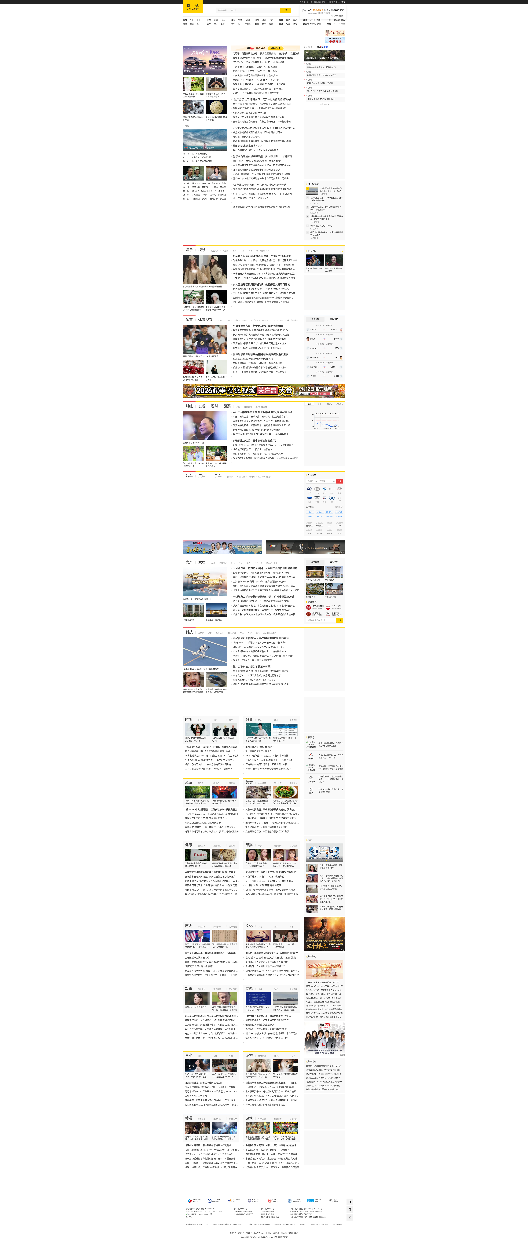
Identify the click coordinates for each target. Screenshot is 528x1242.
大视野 (337, 20)
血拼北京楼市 (318, 606)
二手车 (216, 476)
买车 (240, 24)
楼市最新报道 (337, 608)
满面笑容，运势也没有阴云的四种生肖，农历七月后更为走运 (214, 1100)
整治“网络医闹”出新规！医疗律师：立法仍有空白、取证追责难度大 (217, 894)
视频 (240, 20)
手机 (241, 633)
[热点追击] (323, 47)
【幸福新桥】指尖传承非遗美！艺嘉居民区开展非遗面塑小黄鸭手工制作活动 (282, 818)
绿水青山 (216, 183)
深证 (319, 404)
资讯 (232, 563)
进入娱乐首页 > (262, 251)
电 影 (186, 191)
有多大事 (206, 183)
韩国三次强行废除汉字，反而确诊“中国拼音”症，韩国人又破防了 (216, 962)
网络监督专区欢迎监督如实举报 (335, 33)
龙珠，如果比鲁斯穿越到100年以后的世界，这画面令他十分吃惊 (216, 1167)
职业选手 (278, 1119)
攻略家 (232, 783)
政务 (343, 24)
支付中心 (233, 1233)
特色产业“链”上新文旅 (243, 71)
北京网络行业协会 (236, 1201)
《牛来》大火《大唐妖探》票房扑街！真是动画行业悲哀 (212, 1154)
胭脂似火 (206, 187)
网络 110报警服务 (255, 1201)
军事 (192, 20)
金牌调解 (214, 199)
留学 (276, 720)
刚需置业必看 (317, 608)
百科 (240, 563)
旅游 (264, 20)
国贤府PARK (310, 597)
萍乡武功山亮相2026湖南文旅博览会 (203, 823)
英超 (216, 20)
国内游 (201, 783)
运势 (215, 1056)
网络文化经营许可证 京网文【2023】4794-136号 (204, 1212)
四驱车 (310, 517)
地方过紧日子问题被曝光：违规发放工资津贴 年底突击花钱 (262, 104)
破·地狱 (195, 191)
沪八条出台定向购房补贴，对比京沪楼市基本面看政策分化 (261, 601)
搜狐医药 (201, 846)
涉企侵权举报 (337, 1225)
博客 (319, 20)
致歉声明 (293, 989)
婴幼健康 (293, 846)
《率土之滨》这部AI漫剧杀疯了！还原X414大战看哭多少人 (274, 1163)
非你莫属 (196, 199)
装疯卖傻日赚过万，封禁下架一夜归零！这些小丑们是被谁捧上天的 (331, 899)
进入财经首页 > (262, 407)
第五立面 (196, 183)
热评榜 (313, 24)
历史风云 (233, 989)
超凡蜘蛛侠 (219, 191)
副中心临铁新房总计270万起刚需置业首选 (324, 1009)
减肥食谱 (293, 783)
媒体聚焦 (278, 89)
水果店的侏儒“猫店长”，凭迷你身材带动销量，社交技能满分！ (275, 1100)
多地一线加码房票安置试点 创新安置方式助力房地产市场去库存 (264, 586)
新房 (216, 24)
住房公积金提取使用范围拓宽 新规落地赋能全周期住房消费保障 (264, 577)
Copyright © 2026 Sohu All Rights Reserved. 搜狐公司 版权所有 (264, 1237)
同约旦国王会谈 (268, 53)
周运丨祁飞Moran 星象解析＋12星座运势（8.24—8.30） (212, 1091)
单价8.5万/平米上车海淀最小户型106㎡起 (323, 990)
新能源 (248, 24)
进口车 (319, 517)
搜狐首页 (193, 6)
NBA (223, 20)
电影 (234, 251)
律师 (224, 183)
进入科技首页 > (269, 633)
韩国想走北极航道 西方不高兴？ (248, 145)
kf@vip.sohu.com (289, 1225)
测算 (200, 1056)
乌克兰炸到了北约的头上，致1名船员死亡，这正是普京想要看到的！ (218, 1033)
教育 (264, 24)
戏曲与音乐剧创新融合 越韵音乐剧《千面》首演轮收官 (272, 975)
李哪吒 (205, 195)
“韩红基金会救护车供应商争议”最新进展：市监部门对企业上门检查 (278, 1033)
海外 (248, 563)
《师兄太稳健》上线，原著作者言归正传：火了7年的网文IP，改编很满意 (220, 1150)
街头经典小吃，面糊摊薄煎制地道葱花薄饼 (266, 827)
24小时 (313, 20)
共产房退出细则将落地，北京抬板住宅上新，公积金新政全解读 (264, 606)
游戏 (295, 24)
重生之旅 (274, 93)
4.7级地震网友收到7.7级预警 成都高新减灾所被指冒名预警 (261, 174)
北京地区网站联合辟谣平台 (244, 1214)
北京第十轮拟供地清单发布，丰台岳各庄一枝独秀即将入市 (261, 610)
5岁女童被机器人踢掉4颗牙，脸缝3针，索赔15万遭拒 (271, 894)
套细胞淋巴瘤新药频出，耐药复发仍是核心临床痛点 (210, 876)
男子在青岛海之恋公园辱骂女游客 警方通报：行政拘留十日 (262, 121)
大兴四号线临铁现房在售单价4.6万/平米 (323, 982)
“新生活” (261, 71)
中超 (235, 320)
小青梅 (215, 187)
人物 (215, 720)
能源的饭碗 (278, 62)
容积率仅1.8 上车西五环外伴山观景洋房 (323, 1085)
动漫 (288, 24)
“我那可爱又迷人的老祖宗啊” (199, 966)
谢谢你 (205, 199)
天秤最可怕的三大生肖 (196, 1096)
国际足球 (245, 320)
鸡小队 (213, 195)
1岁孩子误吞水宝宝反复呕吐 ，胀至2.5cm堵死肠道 (270, 890)
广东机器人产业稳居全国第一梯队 (249, 75)
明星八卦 (215, 251)
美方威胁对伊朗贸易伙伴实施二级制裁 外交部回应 (257, 132)
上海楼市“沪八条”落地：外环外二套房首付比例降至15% (260, 581)
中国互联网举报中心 (197, 1201)
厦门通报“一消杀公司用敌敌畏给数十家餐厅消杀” (257, 161)
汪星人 (292, 1056)
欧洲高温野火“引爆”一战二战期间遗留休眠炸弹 (255, 150)
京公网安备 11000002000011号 (200, 1214)
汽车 (189, 476)
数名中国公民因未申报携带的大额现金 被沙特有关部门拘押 (262, 141)
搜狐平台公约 (293, 1233)
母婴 (271, 20)
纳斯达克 (339, 404)
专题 (198, 20)
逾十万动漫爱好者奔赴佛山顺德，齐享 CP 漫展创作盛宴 (212, 1158)
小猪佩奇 (196, 195)
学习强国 (335, 40)
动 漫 (186, 195)
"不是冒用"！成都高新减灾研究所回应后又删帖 (331, 887)
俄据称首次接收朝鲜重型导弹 (259, 1025)
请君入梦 (196, 187)
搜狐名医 (217, 846)
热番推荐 (233, 1119)
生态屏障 (273, 75)
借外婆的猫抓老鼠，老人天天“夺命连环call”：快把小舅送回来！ (276, 1096)
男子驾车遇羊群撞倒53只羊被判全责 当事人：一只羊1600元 (262, 194)
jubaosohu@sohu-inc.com (318, 1225)
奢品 (231, 720)
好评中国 (275, 80)
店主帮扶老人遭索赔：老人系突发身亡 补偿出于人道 (258, 117)
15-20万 (329, 512)
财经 (189, 406)
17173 (337, 24)
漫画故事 (201, 1119)
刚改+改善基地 (317, 615)
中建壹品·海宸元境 (313, 580)
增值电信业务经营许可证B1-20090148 (200, 1209)
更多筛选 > (339, 507)
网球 (281, 320)
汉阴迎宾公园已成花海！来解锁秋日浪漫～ (206, 818)
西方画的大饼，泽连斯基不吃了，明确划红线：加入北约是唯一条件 (218, 1025)
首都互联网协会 (317, 1201)
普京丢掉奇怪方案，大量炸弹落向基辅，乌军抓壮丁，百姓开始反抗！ (219, 1029)
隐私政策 (283, 1233)
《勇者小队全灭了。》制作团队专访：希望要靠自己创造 (272, 1167)
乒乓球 (272, 320)
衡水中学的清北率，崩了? (258, 751)
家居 (223, 24)
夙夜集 (223, 187)
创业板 (329, 404)
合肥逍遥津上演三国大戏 (197, 957)
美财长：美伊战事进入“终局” (247, 137)
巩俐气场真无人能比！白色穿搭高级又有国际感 (208, 764)
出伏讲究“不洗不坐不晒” (202, 161)
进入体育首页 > (293, 320)
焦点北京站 (336, 606)
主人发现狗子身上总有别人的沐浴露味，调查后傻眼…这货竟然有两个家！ (281, 1091)
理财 (198, 24)
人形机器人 (262, 80)
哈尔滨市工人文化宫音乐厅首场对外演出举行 (267, 962)
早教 (260, 846)
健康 (271, 24)
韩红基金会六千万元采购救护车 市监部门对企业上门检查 (261, 178)
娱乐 (189, 250)
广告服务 (249, 1233)
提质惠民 (249, 80)
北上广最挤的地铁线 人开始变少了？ (251, 198)
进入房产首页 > (272, 563)
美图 (250, 251)
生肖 (231, 1056)
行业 (238, 407)
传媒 (276, 989)
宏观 (192, 24)
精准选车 (339, 517)
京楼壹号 (316, 613)
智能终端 (249, 84)
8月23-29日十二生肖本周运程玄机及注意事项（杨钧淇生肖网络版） (218, 1105)
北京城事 (308, 47)
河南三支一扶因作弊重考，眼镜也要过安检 (266, 764)
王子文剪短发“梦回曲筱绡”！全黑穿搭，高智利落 (209, 769)
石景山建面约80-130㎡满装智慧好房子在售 (324, 1013)
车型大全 (241, 477)
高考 (260, 720)
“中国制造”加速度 (265, 84)
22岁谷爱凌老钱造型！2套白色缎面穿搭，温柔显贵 (210, 751)
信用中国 (189, 1217)
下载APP (331, 2)
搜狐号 (311, 737)
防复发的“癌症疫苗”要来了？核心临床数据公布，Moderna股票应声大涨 (219, 881)
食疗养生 (278, 783)
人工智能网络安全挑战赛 (255, 93)
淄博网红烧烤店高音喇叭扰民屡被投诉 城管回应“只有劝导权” (262, 189)
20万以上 (339, 512)
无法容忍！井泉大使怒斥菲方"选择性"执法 (266, 1029)
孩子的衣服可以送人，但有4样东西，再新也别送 (269, 881)
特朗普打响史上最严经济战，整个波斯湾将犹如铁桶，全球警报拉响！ (219, 1020)
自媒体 (230, 477)
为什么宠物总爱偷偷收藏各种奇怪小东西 (265, 1105)
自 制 (186, 187)
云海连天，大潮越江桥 (201, 157)
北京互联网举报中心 (216, 1201)
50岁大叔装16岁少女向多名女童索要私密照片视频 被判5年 (261, 207)
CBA (228, 320)
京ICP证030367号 (240, 1209)
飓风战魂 (222, 195)
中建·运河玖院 (330, 597)
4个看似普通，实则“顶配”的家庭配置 (263, 885)
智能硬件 (220, 633)
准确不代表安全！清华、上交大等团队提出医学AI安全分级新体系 (217, 890)
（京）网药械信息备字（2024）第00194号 (306, 1209)
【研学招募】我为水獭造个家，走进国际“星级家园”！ (271, 1087)
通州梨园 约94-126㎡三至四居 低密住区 (323, 1070)
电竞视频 (262, 1119)
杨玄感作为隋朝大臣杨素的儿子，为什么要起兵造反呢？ (212, 971)
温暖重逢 (237, 84)
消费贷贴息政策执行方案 (258, 62)
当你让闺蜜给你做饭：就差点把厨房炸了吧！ (331, 866)
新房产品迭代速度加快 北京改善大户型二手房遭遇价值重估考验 (264, 614)
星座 (188, 1055)
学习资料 (293, 720)
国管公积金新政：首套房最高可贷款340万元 (267, 1020)
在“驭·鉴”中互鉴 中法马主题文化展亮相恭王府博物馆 (270, 957)
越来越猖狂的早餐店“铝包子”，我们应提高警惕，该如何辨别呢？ (276, 814)
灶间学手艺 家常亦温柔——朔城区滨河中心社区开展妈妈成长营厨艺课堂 (280, 823)
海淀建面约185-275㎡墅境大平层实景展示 (324, 1082)
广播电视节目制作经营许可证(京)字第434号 (306, 1212)
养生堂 (223, 199)
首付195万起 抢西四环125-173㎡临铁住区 (324, 1005)
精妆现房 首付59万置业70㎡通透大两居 (323, 1089)
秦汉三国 (201, 927)
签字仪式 (283, 53)
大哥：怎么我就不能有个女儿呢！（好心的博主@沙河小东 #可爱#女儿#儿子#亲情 (331, 878)
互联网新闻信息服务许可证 (244, 1212)
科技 (189, 632)
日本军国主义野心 (242, 89)
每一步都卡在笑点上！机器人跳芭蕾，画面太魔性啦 (331, 907)
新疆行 (236, 93)
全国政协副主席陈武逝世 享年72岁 (250, 113)
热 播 (186, 183)
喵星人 (277, 1056)
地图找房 (222, 563)
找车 (339, 481)
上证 (309, 404)
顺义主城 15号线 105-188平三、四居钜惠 (324, 1074)
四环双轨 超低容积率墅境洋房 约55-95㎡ (323, 1066)
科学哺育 (278, 846)
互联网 (201, 633)
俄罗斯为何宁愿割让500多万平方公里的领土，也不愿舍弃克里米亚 (217, 975)
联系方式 (257, 1233)
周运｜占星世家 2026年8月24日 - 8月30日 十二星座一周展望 (214, 1087)
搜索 (339, 620)
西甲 (263, 320)
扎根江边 (249, 67)
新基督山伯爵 (207, 191)
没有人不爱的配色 (199, 153)
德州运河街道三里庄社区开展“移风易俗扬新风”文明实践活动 (274, 971)
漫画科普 (217, 1119)
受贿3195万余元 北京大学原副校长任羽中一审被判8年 (259, 108)
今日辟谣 (280, 84)
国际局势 (201, 989)
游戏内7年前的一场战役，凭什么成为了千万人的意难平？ (273, 1154)
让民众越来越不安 (262, 89)
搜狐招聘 (241, 1233)
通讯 (210, 633)
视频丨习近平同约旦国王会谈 (247, 58)
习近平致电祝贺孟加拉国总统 (279, 58)
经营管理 (248, 407)
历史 (295, 20)
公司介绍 (276, 1233)
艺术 (291, 927)
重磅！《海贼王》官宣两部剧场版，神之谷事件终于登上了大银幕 (217, 1163)
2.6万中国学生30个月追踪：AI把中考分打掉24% (269, 755)
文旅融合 (237, 80)
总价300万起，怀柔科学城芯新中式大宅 (323, 1078)
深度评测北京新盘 (337, 615)
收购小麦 (237, 67)
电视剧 (248, 20)
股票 (227, 406)
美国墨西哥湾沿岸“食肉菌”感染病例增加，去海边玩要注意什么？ (216, 885)
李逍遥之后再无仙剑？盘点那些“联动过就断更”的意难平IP (273, 1158)
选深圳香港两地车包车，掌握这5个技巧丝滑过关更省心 (212, 831)
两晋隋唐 (217, 927)
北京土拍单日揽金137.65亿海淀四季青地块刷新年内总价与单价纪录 (266, 590)
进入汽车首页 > (264, 477)
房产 (189, 562)
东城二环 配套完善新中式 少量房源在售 (323, 1002)
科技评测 (231, 633)
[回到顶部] (349, 1225)
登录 (343, 2)
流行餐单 (262, 783)
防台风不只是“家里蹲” (267, 67)
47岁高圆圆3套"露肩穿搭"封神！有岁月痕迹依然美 (209, 760)
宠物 (249, 1055)
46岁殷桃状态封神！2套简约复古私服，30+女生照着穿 (212, 755)
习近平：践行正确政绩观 (245, 53)
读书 (276, 927)
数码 (257, 633)
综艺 (242, 251)
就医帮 (232, 846)
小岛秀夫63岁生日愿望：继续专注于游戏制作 (267, 1150)
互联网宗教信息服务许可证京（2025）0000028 (308, 1217)
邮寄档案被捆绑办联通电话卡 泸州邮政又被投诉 (256, 170)
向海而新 (272, 71)
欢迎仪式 (294, 53)
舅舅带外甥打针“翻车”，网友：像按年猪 (264, 876)
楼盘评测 (335, 613)
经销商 (251, 477)
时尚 (188, 720)
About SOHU (266, 1233)
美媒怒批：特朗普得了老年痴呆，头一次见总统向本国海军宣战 (216, 1038)
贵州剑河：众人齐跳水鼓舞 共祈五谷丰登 (265, 966)
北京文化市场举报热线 (296, 1201)
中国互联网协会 (276, 1201)
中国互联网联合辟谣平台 (270, 1217)
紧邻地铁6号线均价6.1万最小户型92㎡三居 (324, 986)
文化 (288, 20)
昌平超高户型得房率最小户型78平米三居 (323, 994)
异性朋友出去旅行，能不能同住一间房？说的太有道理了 (212, 827)
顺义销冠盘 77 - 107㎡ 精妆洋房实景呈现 (323, 998)
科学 (249, 633)
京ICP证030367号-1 (268, 1209)
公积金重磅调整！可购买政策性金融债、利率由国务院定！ (261, 573)
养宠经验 (262, 1056)
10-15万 (320, 512)
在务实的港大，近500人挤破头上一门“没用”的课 (268, 760)
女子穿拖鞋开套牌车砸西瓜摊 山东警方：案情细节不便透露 (262, 165)
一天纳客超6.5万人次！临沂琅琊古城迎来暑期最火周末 (212, 814)
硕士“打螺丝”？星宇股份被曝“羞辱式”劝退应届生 (268, 769)
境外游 (216, 783)
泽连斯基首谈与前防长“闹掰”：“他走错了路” (266, 1038)
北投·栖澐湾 (329, 580)
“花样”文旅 (238, 62)
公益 (343, 20)
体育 (189, 320)
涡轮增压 (329, 517)
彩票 (319, 24)
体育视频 (205, 320)
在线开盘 (258, 563)
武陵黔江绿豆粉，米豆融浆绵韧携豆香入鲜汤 (267, 831)
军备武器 (217, 989)
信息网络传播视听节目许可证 (301, 1214)
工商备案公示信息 (267, 1214)
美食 (249, 782)
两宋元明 (233, 927)
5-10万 (310, 512)
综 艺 (186, 199)
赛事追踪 (293, 1119)
